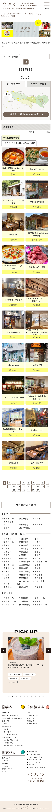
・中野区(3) (22, 552)
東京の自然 (30, 721)
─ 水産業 (5, 729)
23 (24, 490)
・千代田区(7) (8, 538)
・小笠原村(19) (40, 604)
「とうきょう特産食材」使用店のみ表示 (19, 143)
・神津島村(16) (9, 601)
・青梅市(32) (8, 518)
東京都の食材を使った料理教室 (12, 718)
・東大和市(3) (39, 578)
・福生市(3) (22, 518)
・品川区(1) (38, 545)
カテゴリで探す (39, 83)
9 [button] (39, 696)
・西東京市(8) (39, 587)
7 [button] (31, 696)
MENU (47, 7)
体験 (28, 713)
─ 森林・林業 (6, 726)
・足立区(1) (38, 558)
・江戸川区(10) (24, 561)
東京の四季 (30, 718)
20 (48, 486)
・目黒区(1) (7, 548)
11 (4, 486)
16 (28, 486)
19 (43, 486)
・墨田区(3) (7, 545)
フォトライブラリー (35, 762)
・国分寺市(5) (39, 574)
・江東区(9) (22, 545)
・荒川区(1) (38, 555)
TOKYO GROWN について (37, 754)
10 (48, 483)
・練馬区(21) (23, 558)
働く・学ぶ (5, 721)
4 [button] (20, 696)
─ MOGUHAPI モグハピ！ (10, 737)
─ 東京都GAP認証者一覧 (10, 715)
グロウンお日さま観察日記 (37, 767)
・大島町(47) (8, 598)
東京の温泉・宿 (32, 724)
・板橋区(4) (7, 558)
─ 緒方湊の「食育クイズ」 (10, 740)
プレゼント (32, 765)
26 (38, 490)
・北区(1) (21, 555)
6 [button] (28, 696)
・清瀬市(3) (7, 584)
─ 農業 (4, 724)
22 (19, 490)
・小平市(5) (38, 571)
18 (38, 486)
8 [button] (35, 696)
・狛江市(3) (22, 578)
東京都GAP (5, 713)
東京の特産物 (33, 752)
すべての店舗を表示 (11, 138)
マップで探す (13, 83)
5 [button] (24, 696)
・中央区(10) (23, 538)
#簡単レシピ (12, 674)
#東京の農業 (35, 678)
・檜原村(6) (7, 527)
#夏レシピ (8, 678)
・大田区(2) (22, 548)
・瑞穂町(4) (22, 524)
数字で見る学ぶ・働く (36, 759)
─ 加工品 (5, 761)
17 (33, 486)
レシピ (4, 772)
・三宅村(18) (23, 601)
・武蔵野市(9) (23, 565)
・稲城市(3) (22, 587)
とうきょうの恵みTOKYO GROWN (11, 14)
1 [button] (9, 696)
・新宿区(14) (8, 542)
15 (24, 486)
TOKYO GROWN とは (35, 757)
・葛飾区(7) (7, 561)
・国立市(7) (7, 578)
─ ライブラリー (7, 732)
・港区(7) (37, 538)
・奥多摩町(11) (24, 527)
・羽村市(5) (38, 518)
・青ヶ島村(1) (23, 604)
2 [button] (12, 696)
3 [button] (16, 696)
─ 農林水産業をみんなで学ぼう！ (12, 746)
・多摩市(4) (7, 587)
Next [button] (48, 650)
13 (14, 486)
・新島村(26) (39, 598)
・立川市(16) (8, 565)
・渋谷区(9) (7, 552)
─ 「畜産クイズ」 (8, 743)
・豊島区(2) (7, 555)
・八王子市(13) (40, 561)
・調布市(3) (38, 568)
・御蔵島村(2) (39, 601)
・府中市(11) (8, 568)
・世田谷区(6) (39, 548)
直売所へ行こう (7, 769)
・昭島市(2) (22, 568)
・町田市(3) (7, 571)
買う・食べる (29, 14)
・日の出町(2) (39, 524)
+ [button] (6, 94)
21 (14, 490)
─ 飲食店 (5, 766)
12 (9, 486)
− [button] (6, 98)
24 (28, 490)
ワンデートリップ (32, 715)
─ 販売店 (5, 763)
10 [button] (43, 696)
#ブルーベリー (36, 674)
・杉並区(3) (38, 552)
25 (33, 490)
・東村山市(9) (23, 574)
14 (19, 486)
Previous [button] (3, 650)
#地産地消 (35, 682)
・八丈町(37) (8, 604)
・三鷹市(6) (38, 565)
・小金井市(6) (23, 571)
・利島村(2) (22, 598)
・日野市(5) (7, 574)
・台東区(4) (38, 542)
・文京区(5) (22, 542)
